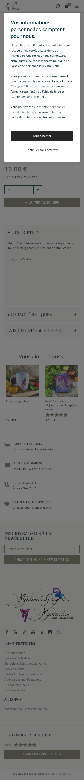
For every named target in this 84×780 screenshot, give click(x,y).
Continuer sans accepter (42, 150)
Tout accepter (42, 136)
